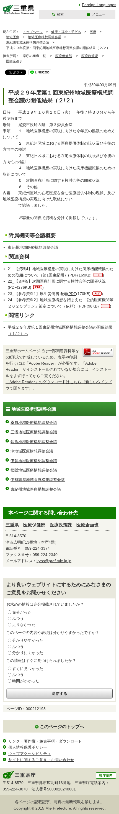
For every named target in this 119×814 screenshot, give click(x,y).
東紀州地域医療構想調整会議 (27, 42)
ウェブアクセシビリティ (29, 753)
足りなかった (23, 624)
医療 (93, 32)
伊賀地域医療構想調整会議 (34, 461)
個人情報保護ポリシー (27, 747)
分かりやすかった (27, 640)
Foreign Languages (99, 4)
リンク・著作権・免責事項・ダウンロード (45, 741)
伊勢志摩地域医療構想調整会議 (38, 479)
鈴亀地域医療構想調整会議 (34, 441)
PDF (73, 275)
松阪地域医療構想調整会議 (34, 470)
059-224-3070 (15, 789)
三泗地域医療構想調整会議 (34, 432)
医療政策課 (89, 56)
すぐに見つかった (27, 668)
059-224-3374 (37, 548)
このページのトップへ (62, 726)
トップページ (33, 32)
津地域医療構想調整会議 (32, 451)
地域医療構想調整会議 (44, 37)
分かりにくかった (27, 653)
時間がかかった (25, 681)
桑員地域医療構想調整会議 (34, 422)
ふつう (18, 618)
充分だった (22, 612)
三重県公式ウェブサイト (19, 9)
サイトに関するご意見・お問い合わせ (41, 759)
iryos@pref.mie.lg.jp (54, 561)
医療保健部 (63, 56)
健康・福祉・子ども (66, 32)
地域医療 (12, 37)
